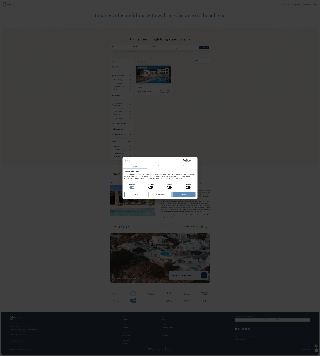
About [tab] (185, 166)
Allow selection (160, 194)
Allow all (183, 194)
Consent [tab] (135, 166)
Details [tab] (160, 166)
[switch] (150, 187)
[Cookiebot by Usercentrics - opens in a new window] (184, 160)
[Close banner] (195, 160)
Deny (136, 194)
